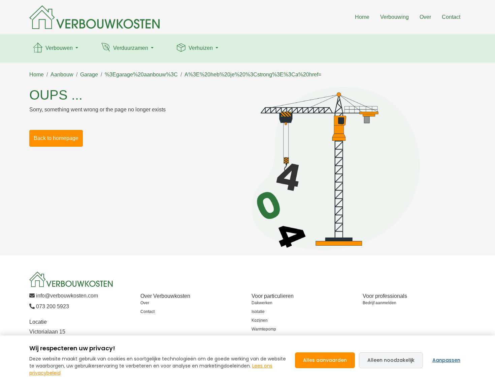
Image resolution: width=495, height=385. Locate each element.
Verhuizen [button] (200, 48)
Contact (451, 17)
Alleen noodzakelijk (391, 360)
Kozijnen (260, 320)
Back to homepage (56, 138)
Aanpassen (446, 360)
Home (362, 17)
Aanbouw (62, 74)
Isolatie (258, 311)
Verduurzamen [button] (131, 48)
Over (425, 17)
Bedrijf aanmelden (379, 303)
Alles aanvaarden (325, 360)
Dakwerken (262, 303)
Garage (89, 74)
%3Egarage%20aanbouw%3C (141, 74)
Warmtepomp (264, 329)
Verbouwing (394, 17)
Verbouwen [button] (59, 48)
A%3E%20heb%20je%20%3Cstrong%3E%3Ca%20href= (253, 74)
